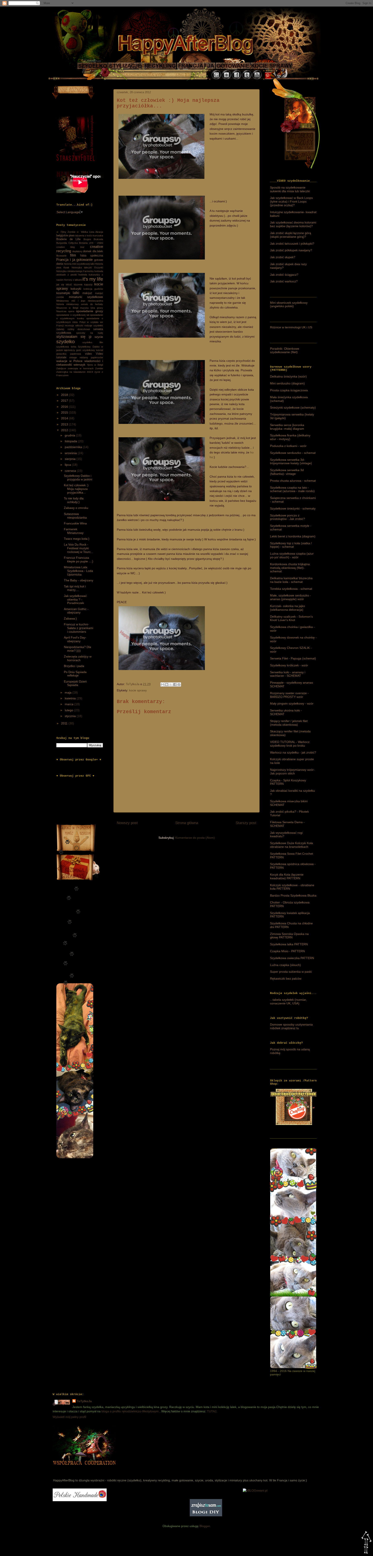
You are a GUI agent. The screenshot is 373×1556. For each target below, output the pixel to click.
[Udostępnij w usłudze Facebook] (175, 684)
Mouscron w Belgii (67, 308)
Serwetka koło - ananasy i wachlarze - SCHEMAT (287, 674)
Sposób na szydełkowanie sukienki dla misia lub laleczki (290, 189)
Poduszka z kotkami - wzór (288, 446)
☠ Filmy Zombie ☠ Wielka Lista (75, 232)
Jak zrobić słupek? (282, 257)
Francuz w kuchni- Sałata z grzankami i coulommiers (78, 628)
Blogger (204, 1526)
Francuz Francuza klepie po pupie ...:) (78, 559)
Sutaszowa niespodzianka (75, 515)
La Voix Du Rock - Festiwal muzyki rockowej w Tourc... (78, 548)
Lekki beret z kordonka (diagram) (292, 536)
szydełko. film (92, 342)
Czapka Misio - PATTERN (287, 951)
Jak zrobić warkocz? (284, 281)
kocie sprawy (138, 690)
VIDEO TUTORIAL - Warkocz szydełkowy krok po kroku (290, 743)
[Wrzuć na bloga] (166, 684)
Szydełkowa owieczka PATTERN (292, 958)
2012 (65, 430)
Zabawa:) (70, 618)
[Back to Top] (366, 1543)
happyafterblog (84, 1469)
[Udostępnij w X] (171, 684)
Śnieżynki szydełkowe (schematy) (293, 407)
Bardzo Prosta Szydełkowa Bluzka (293, 895)
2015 (65, 412)
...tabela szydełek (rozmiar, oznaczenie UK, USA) (288, 1001)
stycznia (71, 716)
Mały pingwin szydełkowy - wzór (291, 703)
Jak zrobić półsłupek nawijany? (291, 250)
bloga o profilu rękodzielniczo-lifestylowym (130, 1411)
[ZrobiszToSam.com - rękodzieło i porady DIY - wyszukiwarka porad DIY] (206, 1515)
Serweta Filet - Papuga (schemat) (293, 658)
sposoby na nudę (89, 333)
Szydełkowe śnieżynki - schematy (293, 508)
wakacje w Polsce (69, 361)
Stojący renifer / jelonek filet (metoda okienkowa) (289, 722)
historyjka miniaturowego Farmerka (74, 271)
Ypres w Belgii (95, 364)
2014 (65, 418)
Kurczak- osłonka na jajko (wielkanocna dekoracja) (287, 607)
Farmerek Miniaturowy (74, 531)
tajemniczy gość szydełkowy (79, 350)
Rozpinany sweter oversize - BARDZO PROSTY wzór (289, 695)
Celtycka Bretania (78, 243)
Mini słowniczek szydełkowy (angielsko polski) (289, 304)
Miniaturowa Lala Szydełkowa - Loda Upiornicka (78, 570)
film (73, 255)
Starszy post (246, 823)
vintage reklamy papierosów (86, 357)
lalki (76, 293)
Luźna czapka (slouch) (285, 965)
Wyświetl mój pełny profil (69, 1417)
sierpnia (70, 459)
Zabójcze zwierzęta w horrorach (74, 368)
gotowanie (84, 260)
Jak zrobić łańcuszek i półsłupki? (292, 243)
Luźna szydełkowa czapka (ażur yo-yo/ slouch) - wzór (292, 555)
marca (69, 704)
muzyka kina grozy (91, 308)
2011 (64, 723)
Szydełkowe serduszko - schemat (293, 453)
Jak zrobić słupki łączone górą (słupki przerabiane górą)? (290, 234)
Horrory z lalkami (73, 279)
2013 (65, 424)
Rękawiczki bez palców (285, 978)
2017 (65, 400)
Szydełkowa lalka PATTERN (289, 944)
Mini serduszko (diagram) (287, 383)
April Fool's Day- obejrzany (75, 639)
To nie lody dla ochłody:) (74, 500)
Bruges (87, 239)
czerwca (71, 470)
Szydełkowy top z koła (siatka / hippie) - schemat (291, 545)
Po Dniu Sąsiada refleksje (75, 673)
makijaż (87, 293)
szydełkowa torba (66, 346)
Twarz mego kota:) (76, 538)
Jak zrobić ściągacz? (284, 274)
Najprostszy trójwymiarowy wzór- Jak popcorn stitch (292, 771)
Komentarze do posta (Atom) (195, 837)
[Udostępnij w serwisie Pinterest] (179, 684)
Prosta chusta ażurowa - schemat (293, 480)
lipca (68, 464)
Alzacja (99, 232)
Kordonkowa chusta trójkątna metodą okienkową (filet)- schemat (290, 567)
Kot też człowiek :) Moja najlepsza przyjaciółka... (76, 488)
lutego (69, 710)
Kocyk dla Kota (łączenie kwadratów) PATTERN (286, 876)
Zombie (99, 368)
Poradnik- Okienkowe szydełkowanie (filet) (284, 350)
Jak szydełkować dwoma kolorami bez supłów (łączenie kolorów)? (293, 224)
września (71, 453)
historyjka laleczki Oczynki (87, 267)
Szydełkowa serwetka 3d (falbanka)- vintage (287, 471)
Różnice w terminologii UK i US (291, 327)
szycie (99, 336)
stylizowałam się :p (73, 337)
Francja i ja (65, 260)
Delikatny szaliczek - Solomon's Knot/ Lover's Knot (291, 618)
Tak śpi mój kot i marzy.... (75, 588)
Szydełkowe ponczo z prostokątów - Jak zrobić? (287, 517)
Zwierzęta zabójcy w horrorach (78, 658)
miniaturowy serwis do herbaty (84, 304)
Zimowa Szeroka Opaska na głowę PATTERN (289, 935)
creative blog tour (70, 247)
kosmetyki (63, 293)
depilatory (77, 251)
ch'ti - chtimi (96, 243)
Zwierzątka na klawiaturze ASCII (74, 372)
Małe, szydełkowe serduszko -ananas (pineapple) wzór (290, 597)
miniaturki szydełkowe (86, 297)
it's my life (92, 279)
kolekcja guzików (93, 289)
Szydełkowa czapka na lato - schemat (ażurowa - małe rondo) (292, 489)
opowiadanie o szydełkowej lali (72, 315)
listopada (71, 441)
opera (71, 311)
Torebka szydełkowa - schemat (291, 588)
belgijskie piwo (65, 235)
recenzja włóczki (74, 325)
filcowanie (61, 255)
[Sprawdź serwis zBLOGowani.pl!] (255, 1490)
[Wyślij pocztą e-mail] (162, 684)
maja (68, 692)
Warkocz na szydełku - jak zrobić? (293, 752)
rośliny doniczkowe (79, 329)
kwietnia (71, 698)
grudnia (70, 435)
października (74, 447)
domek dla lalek (93, 251)
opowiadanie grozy (89, 311)
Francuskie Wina (75, 523)
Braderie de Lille (68, 239)
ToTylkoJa (84, 1401)
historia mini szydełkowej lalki (79, 264)
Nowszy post (127, 823)
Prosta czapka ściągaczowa (289, 390)
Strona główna (186, 823)
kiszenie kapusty (83, 284)
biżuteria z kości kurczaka (89, 235)
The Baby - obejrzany (78, 580)
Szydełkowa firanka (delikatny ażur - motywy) (290, 437)
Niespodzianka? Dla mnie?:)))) (77, 648)
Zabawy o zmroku (76, 508)
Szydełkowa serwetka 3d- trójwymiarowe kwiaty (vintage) (291, 461)
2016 (65, 406)
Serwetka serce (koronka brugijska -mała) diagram (287, 426)
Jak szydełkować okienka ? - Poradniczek (75, 599)
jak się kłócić (64, 284)
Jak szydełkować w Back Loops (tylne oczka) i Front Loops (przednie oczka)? (291, 201)
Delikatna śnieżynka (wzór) (288, 376)
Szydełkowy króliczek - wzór (289, 665)
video (88, 353)
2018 (65, 394)
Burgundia (61, 243)
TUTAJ (211, 1411)
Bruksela (98, 239)
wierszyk (79, 364)
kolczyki (76, 288)
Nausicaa (61, 311)
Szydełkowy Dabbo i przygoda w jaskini (78, 477)
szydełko (65, 341)
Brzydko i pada (74, 666)
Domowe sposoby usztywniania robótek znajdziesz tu (291, 1026)
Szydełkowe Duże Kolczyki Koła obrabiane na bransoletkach (291, 844)
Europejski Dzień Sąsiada (75, 683)
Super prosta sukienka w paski (291, 971)
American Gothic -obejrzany (76, 610)
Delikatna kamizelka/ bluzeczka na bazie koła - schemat (291, 580)
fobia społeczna (91, 255)
